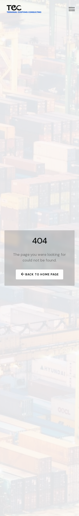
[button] (72, 9)
